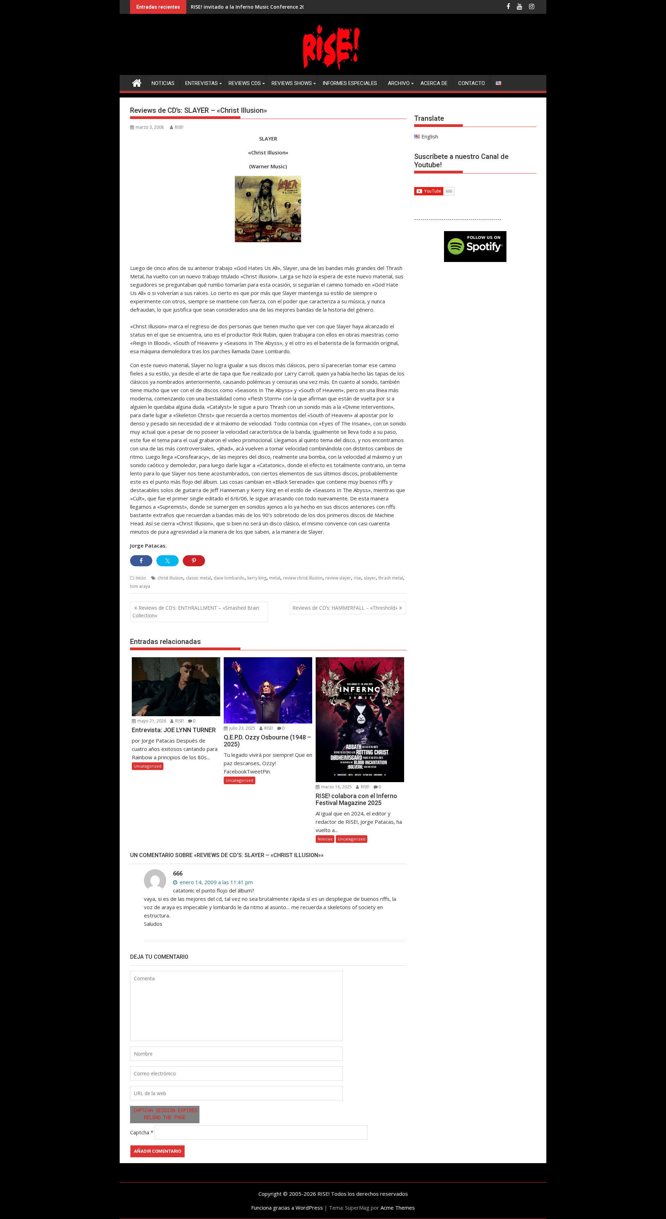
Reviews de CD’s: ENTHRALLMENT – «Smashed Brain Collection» (196, 611)
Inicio (141, 578)
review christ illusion (303, 578)
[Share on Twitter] (167, 560)
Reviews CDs (245, 83)
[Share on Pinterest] (194, 560)
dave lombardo (229, 578)
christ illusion (170, 578)
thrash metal (390, 578)
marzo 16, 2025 (336, 787)
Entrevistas (201, 83)
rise (357, 578)
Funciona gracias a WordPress (287, 1207)
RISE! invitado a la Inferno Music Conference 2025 (250, 6)
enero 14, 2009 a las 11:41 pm (215, 882)
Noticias (163, 83)
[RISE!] (333, 70)
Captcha (139, 1132)
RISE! (179, 127)
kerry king (256, 578)
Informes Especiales (350, 83)
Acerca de (433, 83)
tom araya (140, 586)
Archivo (399, 83)
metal (274, 578)
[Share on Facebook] (141, 560)
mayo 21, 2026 (151, 721)
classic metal (198, 578)
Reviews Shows (292, 83)
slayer (370, 578)
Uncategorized (147, 766)
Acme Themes (398, 1207)
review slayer (338, 578)
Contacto (471, 83)
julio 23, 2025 (241, 728)
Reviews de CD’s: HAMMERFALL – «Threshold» (345, 607)
